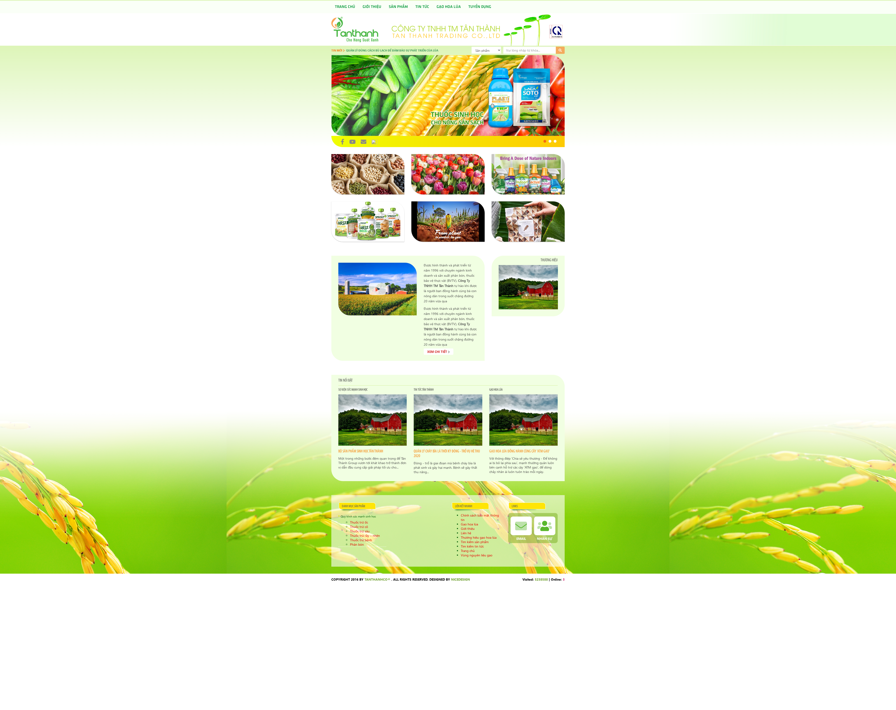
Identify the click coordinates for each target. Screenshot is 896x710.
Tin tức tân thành (424, 390)
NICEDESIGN (460, 579)
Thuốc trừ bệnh (361, 540)
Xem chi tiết (437, 352)
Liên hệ (466, 533)
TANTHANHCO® (377, 579)
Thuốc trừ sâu (360, 531)
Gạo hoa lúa (449, 7)
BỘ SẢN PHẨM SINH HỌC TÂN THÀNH (360, 451)
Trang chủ (345, 7)
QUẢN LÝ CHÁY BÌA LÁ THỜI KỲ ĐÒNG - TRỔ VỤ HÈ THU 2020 (447, 453)
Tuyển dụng (479, 7)
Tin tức (422, 7)
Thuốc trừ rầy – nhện (365, 535)
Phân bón (357, 544)
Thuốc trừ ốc (359, 522)
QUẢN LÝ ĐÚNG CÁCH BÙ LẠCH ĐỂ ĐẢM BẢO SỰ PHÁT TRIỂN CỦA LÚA (392, 50)
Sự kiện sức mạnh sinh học (353, 390)
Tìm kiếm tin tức (472, 546)
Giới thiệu (372, 7)
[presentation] (343, 95)
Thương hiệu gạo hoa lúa (479, 537)
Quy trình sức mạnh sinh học (358, 516)
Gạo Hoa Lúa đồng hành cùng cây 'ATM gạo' (519, 451)
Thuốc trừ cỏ (359, 526)
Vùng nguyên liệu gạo (476, 555)
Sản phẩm (398, 7)
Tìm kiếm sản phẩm (475, 542)
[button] (544, 141)
